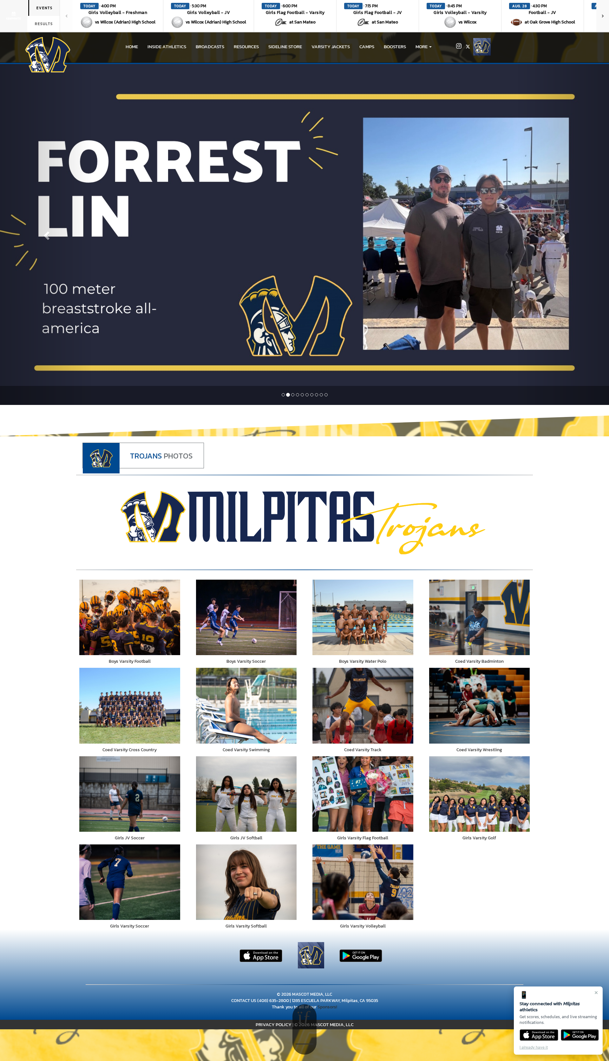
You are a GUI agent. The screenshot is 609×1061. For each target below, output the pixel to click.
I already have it (534, 1047)
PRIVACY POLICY (273, 1024)
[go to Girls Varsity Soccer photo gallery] (129, 882)
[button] (118, 16)
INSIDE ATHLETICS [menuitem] (166, 46)
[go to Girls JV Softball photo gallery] (246, 794)
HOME (132, 46)
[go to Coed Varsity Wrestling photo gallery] (479, 705)
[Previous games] (66, 16)
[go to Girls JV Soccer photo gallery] (129, 794)
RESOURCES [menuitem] (246, 46)
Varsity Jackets (330, 46)
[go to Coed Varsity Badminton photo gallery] (479, 617)
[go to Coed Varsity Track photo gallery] (362, 705)
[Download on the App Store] (539, 1035)
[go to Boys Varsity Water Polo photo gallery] (362, 617)
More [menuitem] (422, 46)
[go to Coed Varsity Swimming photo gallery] (246, 705)
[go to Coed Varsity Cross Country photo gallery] (129, 705)
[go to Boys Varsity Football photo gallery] (129, 617)
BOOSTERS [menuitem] (395, 46)
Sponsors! (327, 1007)
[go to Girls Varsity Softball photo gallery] (246, 882)
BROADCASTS (210, 46)
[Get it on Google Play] (580, 1035)
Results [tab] (44, 23)
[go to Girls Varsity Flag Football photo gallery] (362, 794)
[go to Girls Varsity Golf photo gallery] (479, 794)
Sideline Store (285, 46)
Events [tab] (44, 7)
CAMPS (366, 46)
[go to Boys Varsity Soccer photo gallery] (246, 617)
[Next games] (602, 16)
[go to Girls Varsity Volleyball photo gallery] (362, 882)
